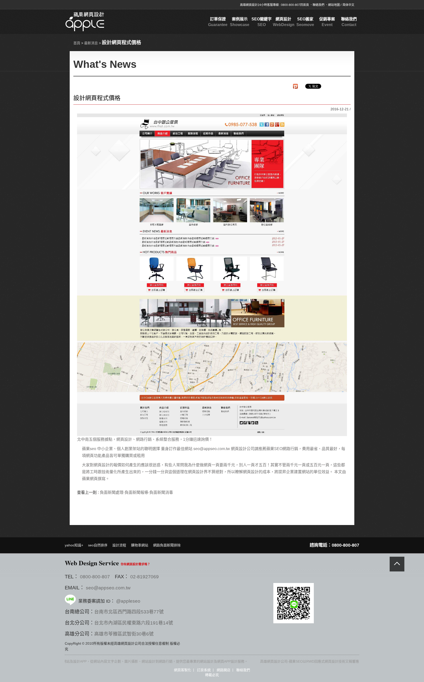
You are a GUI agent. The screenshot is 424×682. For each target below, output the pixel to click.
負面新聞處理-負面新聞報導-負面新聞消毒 (136, 492)
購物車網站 (139, 545)
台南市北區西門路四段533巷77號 (129, 611)
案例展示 (239, 22)
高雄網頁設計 (249, 5)
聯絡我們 (319, 5)
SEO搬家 (305, 22)
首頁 (76, 43)
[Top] (397, 564)
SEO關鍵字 (262, 22)
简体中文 (348, 5)
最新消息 (91, 43)
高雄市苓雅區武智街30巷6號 (124, 634)
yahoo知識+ (74, 545)
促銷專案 (327, 22)
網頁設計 (283, 22)
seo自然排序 (97, 545)
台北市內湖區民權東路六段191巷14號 (133, 622)
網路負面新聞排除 (167, 545)
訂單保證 (217, 22)
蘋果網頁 (90, 479)
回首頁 (305, 5)
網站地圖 (334, 5)
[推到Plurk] (295, 86)
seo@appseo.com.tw (108, 587)
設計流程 (119, 545)
